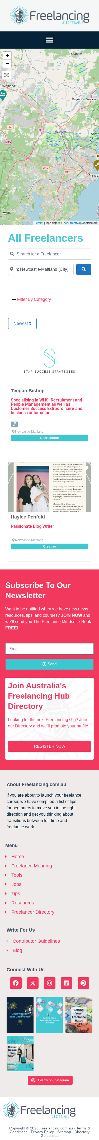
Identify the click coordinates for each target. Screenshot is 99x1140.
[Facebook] (16, 983)
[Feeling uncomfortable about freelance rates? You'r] (78, 1015)
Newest (21, 323)
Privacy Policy (42, 1132)
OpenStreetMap (71, 223)
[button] (49, 40)
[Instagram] (49, 983)
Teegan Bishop (28, 390)
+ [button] (7, 55)
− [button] (7, 63)
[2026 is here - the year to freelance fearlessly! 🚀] (20, 1015)
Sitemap (64, 1132)
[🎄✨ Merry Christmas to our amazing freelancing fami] (49, 1015)
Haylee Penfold (28, 517)
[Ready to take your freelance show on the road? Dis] (20, 1053)
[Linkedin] (66, 983)
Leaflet (39, 223)
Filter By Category (34, 299)
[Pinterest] (83, 983)
